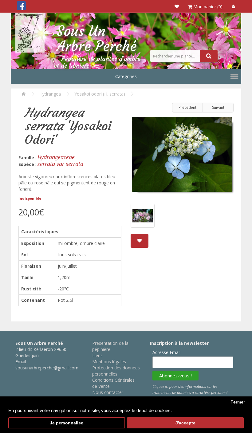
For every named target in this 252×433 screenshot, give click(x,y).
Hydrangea (50, 94)
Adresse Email (166, 352)
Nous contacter (107, 392)
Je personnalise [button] (66, 423)
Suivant (218, 107)
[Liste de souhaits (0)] (177, 6)
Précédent (187, 107)
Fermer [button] (237, 402)
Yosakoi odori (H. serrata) (99, 94)
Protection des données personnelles (116, 371)
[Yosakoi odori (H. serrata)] (182, 157)
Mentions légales (109, 361)
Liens (97, 355)
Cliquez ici (160, 386)
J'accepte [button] (185, 423)
